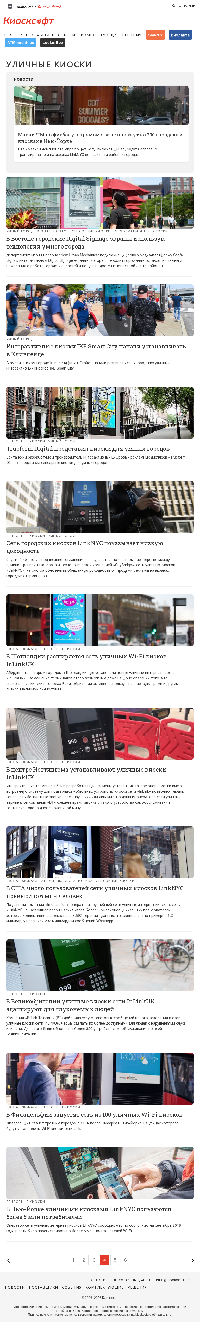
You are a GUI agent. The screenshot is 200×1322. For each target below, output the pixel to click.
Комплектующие (100, 34)
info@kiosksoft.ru (173, 1280)
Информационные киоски (141, 231)
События (68, 34)
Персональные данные (132, 1280)
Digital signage (53, 231)
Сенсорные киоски (91, 231)
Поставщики (40, 34)
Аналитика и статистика (67, 880)
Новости (13, 34)
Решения (131, 34)
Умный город (20, 231)
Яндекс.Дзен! (49, 6)
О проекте (187, 6)
